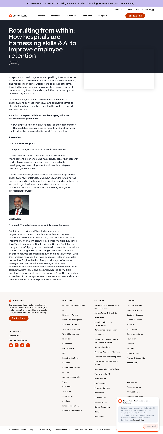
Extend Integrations (71, 406)
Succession (67, 343)
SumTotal (66, 387)
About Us (131, 324)
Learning (66, 363)
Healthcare (99, 393)
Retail (97, 412)
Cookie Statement (62, 430)
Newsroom (131, 339)
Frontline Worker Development (108, 357)
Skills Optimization (70, 324)
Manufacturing (101, 402)
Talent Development (71, 329)
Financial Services (102, 388)
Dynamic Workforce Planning (107, 352)
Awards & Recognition (136, 358)
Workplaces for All (102, 374)
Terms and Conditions (83, 430)
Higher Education (102, 407)
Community (147, 10)
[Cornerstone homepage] (32, 301)
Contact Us (14, 336)
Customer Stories (134, 320)
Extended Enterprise (71, 367)
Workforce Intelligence (72, 320)
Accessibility (132, 363)
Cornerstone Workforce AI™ (74, 305)
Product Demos (133, 392)
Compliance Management (106, 330)
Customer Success (135, 315)
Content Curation (102, 347)
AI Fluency (99, 334)
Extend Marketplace (71, 410)
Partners (118, 10)
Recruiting (66, 339)
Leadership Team (134, 310)
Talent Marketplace (70, 334)
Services (66, 401)
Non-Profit (99, 416)
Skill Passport (68, 396)
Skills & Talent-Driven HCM (106, 313)
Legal (32, 430)
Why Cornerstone (134, 305)
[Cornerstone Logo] (18, 15)
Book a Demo (135, 15)
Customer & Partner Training (107, 369)
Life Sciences (100, 397)
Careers (130, 343)
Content (65, 372)
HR (63, 353)
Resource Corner (134, 387)
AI (63, 310)
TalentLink (66, 391)
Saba (64, 382)
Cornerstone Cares (135, 334)
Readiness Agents (70, 315)
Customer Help (132, 10)
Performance (68, 348)
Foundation (132, 329)
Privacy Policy (45, 430)
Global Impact (133, 353)
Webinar (14, 63)
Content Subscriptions (72, 377)
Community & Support (18, 340)
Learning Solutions (70, 358)
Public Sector (100, 383)
